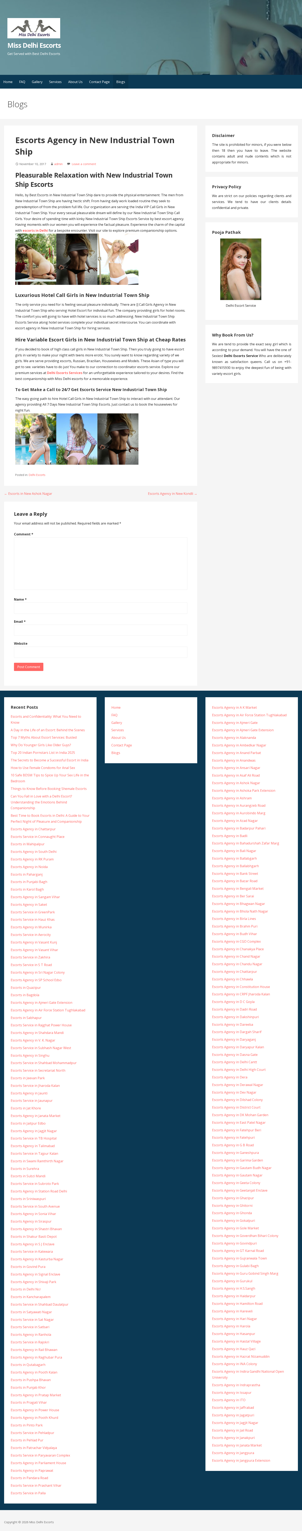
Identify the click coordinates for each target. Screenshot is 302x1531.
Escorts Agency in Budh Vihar (234, 934)
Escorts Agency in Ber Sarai (233, 896)
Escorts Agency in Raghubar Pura (36, 1357)
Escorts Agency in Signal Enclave (35, 1274)
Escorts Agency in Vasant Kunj (34, 942)
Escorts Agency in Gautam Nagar (237, 1175)
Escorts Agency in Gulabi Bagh (235, 1266)
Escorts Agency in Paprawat (32, 1470)
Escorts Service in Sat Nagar (32, 1319)
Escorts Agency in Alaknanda (234, 737)
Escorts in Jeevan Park (28, 1078)
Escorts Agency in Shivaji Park (33, 1282)
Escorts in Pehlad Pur (27, 1440)
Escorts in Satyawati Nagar (31, 1312)
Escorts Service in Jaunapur (32, 1100)
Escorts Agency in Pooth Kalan (34, 1372)
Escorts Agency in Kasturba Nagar (37, 1259)
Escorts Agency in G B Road (233, 1145)
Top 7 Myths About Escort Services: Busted (44, 737)
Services (55, 82)
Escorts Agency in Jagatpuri (233, 1415)
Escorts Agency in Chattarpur (33, 829)
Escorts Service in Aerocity (31, 934)
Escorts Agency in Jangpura (233, 1453)
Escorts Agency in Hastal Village (236, 1341)
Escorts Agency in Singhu (30, 1055)
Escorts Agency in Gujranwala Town (239, 1258)
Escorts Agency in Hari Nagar (234, 1319)
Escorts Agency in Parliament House (38, 1463)
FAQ (22, 82)
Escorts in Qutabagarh (28, 1364)
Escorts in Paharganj (27, 874)
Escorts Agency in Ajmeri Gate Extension (41, 1002)
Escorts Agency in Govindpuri (234, 1243)
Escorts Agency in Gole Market (235, 1228)
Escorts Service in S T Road (31, 965)
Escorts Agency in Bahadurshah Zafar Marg (245, 843)
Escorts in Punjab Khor (28, 1387)
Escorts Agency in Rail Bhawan (34, 1349)
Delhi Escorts (37, 475)
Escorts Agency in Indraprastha (236, 1385)
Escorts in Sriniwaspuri (28, 1199)
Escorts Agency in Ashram (232, 798)
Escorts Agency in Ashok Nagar (236, 783)
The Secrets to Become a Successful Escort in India (49, 760)
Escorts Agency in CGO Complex (236, 941)
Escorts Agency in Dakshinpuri (235, 1017)
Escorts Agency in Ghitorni (232, 1205)
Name (20, 599)
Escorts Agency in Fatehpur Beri (236, 1130)
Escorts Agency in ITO (229, 1400)
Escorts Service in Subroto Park (35, 1183)
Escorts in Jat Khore (26, 1108)
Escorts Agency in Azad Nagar (235, 820)
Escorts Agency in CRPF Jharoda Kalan (241, 994)
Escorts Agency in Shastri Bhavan (36, 1229)
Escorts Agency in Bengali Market (238, 888)
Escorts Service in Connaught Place (38, 836)
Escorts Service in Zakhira (30, 957)
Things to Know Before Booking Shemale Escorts (49, 788)
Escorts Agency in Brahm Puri (234, 926)
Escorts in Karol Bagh (27, 889)
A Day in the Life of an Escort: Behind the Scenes (48, 730)
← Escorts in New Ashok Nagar (28, 493)
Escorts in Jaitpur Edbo (28, 1123)
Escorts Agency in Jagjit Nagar (34, 1131)
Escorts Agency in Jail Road (232, 1430)
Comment (23, 534)
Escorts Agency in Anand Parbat (236, 753)
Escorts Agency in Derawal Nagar (237, 1085)
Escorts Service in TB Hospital (33, 1138)
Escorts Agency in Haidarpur (234, 1296)
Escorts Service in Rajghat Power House (41, 1025)
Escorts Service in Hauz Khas (33, 919)
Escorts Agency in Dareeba (232, 1024)
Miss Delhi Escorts (34, 45)
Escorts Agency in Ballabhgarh (235, 866)
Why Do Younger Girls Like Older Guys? (41, 745)
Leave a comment (84, 164)
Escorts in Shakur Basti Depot (34, 1236)
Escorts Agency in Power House (35, 1410)
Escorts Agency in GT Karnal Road (238, 1250)
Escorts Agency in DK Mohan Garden (240, 1115)
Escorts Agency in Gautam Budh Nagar (242, 1168)
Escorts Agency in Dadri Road (234, 1009)
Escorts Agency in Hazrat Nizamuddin (241, 1356)
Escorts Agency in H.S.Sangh (233, 1288)
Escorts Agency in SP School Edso (36, 980)
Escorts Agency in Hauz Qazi (233, 1349)
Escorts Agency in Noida (29, 867)
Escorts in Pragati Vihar (29, 1402)
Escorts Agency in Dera (229, 1077)
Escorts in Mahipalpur (28, 844)
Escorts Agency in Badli (229, 836)
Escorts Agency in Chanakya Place (238, 949)
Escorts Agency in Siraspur (31, 1221)
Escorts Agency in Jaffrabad (233, 1407)
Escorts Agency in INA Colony (234, 1364)
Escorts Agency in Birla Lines (234, 918)
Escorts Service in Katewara (32, 1251)
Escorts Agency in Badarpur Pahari (238, 828)
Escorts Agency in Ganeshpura (235, 1152)
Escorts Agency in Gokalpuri (233, 1220)
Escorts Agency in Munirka (31, 927)
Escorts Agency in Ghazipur (233, 1198)
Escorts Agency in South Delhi (33, 851)
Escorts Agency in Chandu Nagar (237, 964)
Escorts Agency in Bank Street (235, 873)
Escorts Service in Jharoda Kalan (35, 1085)
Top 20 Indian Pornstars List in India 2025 (43, 752)
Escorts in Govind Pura (28, 1266)
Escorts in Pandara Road (29, 1478)
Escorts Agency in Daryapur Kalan (238, 1047)
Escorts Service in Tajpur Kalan (34, 1153)
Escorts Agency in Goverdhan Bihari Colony (245, 1235)
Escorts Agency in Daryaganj (234, 1039)
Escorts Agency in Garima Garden (237, 1160)
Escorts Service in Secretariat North (38, 1070)
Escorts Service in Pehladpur (32, 1433)
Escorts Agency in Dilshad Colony (237, 1099)
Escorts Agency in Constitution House (241, 987)
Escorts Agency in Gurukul (232, 1281)
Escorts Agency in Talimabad (33, 1146)
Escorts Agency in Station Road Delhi (39, 1191)
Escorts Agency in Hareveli (232, 1311)
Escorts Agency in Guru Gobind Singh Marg (245, 1273)
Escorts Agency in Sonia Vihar (33, 1214)
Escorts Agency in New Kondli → (172, 493)
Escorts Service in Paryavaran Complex (40, 1455)
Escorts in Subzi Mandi (28, 1176)
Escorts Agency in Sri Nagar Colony (38, 972)
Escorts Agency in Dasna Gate (235, 1054)
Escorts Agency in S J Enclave (32, 1244)
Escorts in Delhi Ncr (26, 1289)
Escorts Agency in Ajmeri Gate (235, 722)
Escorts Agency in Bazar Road (234, 881)
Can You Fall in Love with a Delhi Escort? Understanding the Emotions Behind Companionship (41, 802)
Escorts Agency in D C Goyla (233, 1001)
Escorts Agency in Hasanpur (233, 1333)
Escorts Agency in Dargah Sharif (237, 1032)
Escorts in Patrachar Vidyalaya (34, 1447)
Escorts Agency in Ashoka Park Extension (243, 790)
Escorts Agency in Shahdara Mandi (37, 1032)
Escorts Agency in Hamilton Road (237, 1303)
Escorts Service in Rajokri (30, 1342)
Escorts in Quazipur (26, 987)
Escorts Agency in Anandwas (234, 760)
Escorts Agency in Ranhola (31, 1334)
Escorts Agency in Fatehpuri (233, 1137)
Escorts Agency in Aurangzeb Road (238, 805)
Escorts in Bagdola (25, 995)
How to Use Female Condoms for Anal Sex (43, 768)
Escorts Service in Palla (28, 1493)
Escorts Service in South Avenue (35, 1206)
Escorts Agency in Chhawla (232, 979)
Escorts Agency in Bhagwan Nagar (238, 903)
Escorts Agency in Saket (29, 904)
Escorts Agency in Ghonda (232, 1213)
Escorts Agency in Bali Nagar (234, 851)
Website (21, 643)
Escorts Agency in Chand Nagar (236, 956)
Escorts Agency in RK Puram (32, 859)
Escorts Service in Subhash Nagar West (41, 1048)
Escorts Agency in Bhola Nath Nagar (240, 911)
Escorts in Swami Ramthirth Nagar (37, 1161)
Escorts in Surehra (25, 1168)
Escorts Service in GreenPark (33, 912)
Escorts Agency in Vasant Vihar (34, 950)
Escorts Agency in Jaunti (29, 1093)
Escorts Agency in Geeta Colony (236, 1183)
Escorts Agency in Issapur (231, 1392)
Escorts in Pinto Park (27, 1425)
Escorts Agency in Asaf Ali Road (236, 775)
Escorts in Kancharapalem (31, 1297)
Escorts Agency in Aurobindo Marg (238, 813)
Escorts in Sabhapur (26, 1017)
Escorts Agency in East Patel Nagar (239, 1122)
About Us (75, 82)
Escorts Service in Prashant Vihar (36, 1485)
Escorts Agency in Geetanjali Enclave (239, 1190)
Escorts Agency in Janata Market (35, 1115)
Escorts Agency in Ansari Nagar (236, 768)
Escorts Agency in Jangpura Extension (241, 1460)
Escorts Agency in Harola (231, 1326)
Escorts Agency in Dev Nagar (234, 1092)
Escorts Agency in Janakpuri (233, 1437)
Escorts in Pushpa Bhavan (31, 1380)
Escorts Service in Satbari (30, 1327)
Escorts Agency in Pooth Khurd (34, 1417)
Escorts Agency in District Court (236, 1107)
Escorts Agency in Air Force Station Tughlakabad (48, 1010)
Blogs (120, 82)
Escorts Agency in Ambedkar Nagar (239, 745)
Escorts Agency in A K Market (234, 707)
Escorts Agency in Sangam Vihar (35, 897)
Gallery (37, 82)
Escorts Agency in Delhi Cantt (234, 1062)
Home (8, 82)
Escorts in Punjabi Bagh (29, 882)
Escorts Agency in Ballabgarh (234, 858)
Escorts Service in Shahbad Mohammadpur (44, 1063)
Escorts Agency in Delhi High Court (239, 1069)
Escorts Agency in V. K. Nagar (33, 1040)
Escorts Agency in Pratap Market (36, 1395)
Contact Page (99, 82)
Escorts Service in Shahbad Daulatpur (39, 1304)
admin (58, 164)
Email (20, 621)
